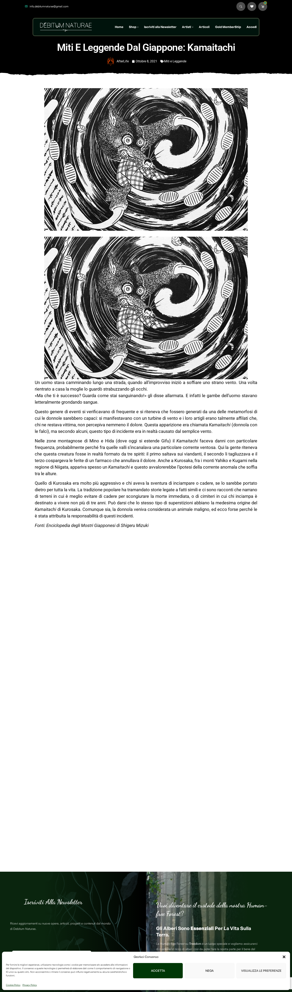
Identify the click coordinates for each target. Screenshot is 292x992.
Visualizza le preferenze (261, 971)
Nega (209, 971)
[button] (284, 957)
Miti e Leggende (175, 61)
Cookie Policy (13, 984)
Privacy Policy (29, 984)
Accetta (158, 971)
